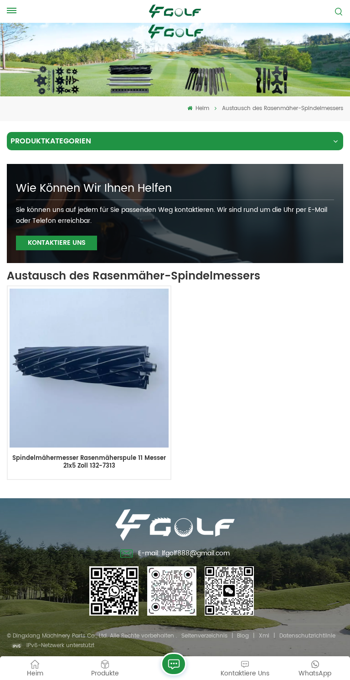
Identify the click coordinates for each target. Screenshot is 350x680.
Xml (264, 636)
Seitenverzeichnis (204, 636)
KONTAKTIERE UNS (57, 242)
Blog (243, 636)
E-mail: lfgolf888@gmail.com (184, 553)
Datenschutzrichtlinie (307, 636)
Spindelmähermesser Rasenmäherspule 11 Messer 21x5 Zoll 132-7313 (89, 462)
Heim (201, 108)
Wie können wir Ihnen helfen (94, 188)
